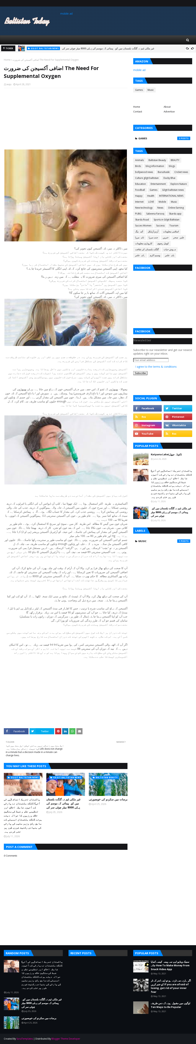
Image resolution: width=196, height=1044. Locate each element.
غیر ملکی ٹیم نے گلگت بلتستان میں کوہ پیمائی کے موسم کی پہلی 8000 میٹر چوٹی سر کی (63, 803)
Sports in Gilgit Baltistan (166, 219)
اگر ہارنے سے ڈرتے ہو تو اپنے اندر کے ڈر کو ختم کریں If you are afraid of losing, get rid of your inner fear (171, 986)
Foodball (140, 189)
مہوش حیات (170, 249)
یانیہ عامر (169, 255)
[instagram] (147, 425)
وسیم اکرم (155, 255)
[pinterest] (178, 416)
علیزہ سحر (178, 237)
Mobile (162, 201)
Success (160, 225)
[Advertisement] (65, 119)
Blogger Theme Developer (65, 1038)
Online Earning (176, 207)
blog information (155, 166)
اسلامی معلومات (171, 231)
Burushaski (164, 172)
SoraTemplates (24, 1038)
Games (139, 90)
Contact (137, 111)
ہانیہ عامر (140, 255)
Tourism (173, 225)
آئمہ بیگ (139, 231)
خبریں (165, 237)
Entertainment (158, 184)
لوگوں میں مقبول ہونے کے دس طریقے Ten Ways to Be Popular (170, 1005)
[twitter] (178, 408)
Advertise (169, 111)
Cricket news (181, 172)
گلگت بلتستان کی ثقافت (147, 249)
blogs (172, 166)
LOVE (151, 201)
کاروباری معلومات (143, 243)
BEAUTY (175, 160)
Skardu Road (142, 219)
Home (7, 59)
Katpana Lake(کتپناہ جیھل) (166, 454)
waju (9, 84)
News (160, 207)
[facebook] (147, 408)
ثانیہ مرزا (139, 237)
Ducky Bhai (169, 178)
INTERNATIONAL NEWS (171, 195)
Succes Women (143, 225)
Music (151, 90)
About (167, 106)
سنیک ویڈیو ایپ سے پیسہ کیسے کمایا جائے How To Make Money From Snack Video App (170, 965)
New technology (144, 207)
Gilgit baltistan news (173, 189)
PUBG (138, 213)
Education (140, 184)
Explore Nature (179, 184)
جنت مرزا (153, 237)
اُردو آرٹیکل (153, 231)
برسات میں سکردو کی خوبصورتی (73, 48)
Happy (138, 195)
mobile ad (66, 13)
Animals (139, 160)
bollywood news (144, 172)
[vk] (178, 425)
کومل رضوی (163, 243)
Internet (139, 201)
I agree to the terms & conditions (156, 366)
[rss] (147, 416)
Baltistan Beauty (157, 160)
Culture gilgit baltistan (147, 178)
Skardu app (175, 213)
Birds (138, 166)
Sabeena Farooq (155, 213)
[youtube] (147, 433)
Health (150, 195)
